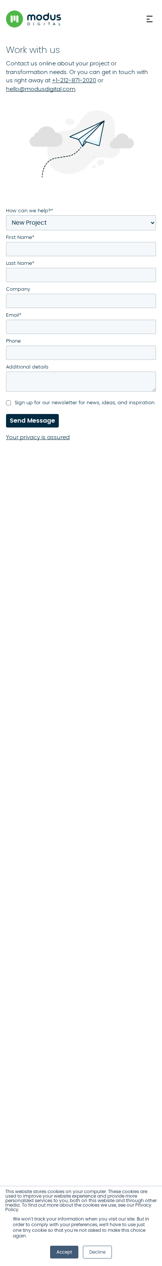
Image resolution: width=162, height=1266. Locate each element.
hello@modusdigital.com (40, 89)
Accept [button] (64, 1252)
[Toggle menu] (151, 19)
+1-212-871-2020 (74, 80)
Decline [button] (97, 1252)
